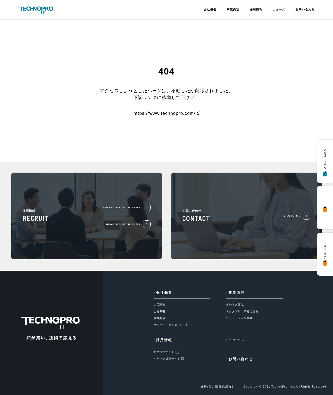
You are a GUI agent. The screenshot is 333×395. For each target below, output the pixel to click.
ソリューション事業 (239, 318)
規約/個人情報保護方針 (217, 386)
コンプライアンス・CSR (170, 325)
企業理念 (160, 304)
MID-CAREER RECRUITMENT (123, 224)
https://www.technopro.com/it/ (166, 113)
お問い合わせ (305, 9)
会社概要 (160, 311)
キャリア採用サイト (167, 358)
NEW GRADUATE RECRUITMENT (121, 207)
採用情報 (164, 340)
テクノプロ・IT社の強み (242, 311)
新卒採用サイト (164, 352)
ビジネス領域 (235, 304)
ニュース (279, 9)
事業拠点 (160, 318)
